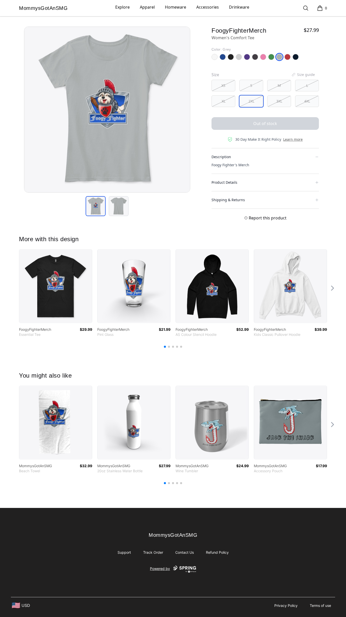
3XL (279, 101)
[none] (303, 74)
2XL (251, 101)
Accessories (207, 7)
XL (223, 101)
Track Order (153, 552)
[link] (55, 286)
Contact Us (184, 552)
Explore (122, 7)
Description (221, 156)
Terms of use (320, 605)
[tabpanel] (107, 110)
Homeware (175, 7)
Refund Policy (217, 552)
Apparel (147, 7)
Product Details (224, 182)
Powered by (160, 568)
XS (223, 85)
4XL (307, 101)
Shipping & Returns (228, 199)
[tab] (95, 206)
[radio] (223, 85)
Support (124, 552)
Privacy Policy (286, 605)
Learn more (293, 139)
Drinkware (239, 7)
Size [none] (215, 74)
